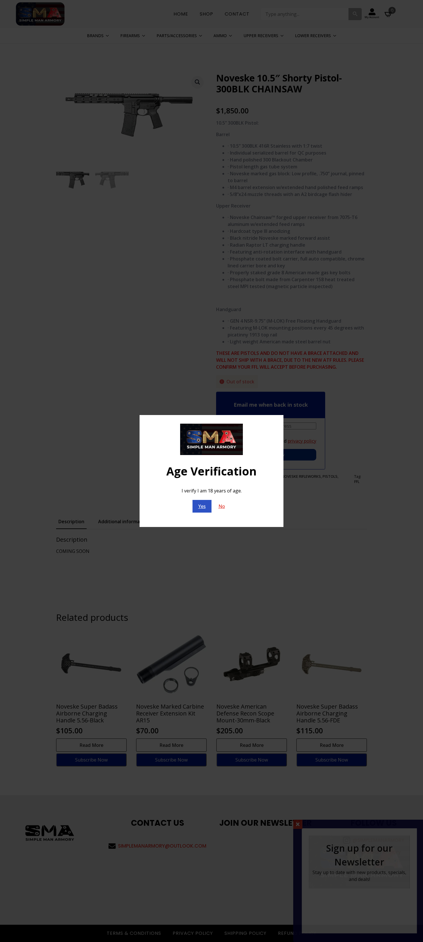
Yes (202, 506)
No (221, 506)
